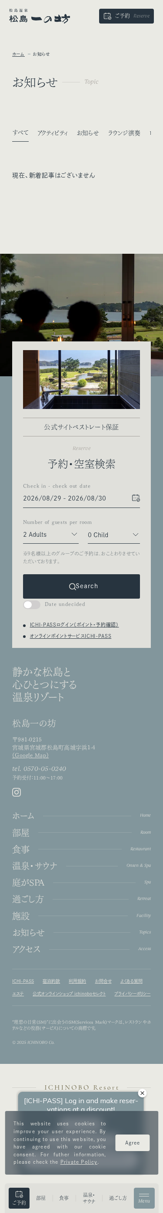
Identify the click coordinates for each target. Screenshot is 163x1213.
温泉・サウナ (89, 1198)
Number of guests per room (51, 522)
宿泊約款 (51, 981)
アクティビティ (52, 133)
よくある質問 (131, 981)
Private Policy (78, 1161)
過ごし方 (118, 1198)
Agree (132, 1142)
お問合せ (103, 981)
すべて (20, 132)
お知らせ (88, 133)
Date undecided (65, 603)
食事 (64, 1198)
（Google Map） (30, 755)
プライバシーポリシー (132, 994)
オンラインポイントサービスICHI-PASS (71, 636)
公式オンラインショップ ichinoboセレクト (69, 994)
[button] (126, 16)
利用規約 (77, 981)
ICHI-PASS (23, 981)
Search (87, 586)
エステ (18, 994)
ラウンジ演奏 (124, 133)
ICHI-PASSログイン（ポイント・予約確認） (74, 624)
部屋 (41, 1198)
